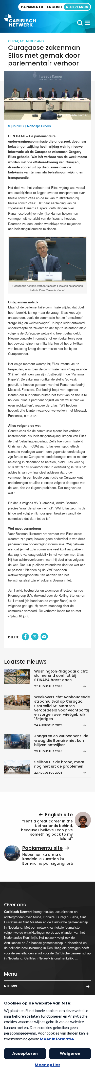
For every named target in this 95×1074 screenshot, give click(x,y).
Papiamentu (32, 7)
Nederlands (77, 7)
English (54, 7)
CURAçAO (16, 41)
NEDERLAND (35, 41)
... (76, 958)
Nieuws (10, 986)
